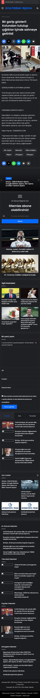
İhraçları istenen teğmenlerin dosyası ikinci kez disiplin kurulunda (26, 433)
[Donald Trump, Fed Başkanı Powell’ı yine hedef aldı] (10, 293)
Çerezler (30, 693)
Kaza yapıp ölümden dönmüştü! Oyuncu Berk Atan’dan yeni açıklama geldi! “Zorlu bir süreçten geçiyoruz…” (29, 323)
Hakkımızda (5, 693)
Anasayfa (6, 16)
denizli (19, 150)
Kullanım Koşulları (15, 695)
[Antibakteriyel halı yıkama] (29, 506)
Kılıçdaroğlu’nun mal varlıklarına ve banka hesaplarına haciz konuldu (25, 451)
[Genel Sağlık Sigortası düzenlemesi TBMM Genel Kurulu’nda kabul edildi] (7, 462)
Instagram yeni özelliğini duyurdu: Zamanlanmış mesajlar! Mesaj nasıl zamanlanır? (23, 586)
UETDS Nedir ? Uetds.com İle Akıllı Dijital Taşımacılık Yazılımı (19, 184)
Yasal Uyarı (26, 695)
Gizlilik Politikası (21, 693)
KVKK (35, 693)
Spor (9, 155)
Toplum (20, 155)
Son (19, 416)
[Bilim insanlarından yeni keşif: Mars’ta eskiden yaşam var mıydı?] (7, 576)
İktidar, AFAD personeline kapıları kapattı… (24, 441)
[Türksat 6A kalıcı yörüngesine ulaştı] (7, 567)
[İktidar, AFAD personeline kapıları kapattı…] (7, 443)
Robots (20, 682)
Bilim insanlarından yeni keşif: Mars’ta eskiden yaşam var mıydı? (25, 576)
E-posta (5, 379)
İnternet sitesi (6, 387)
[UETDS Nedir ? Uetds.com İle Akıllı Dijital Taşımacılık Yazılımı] (29, 485)
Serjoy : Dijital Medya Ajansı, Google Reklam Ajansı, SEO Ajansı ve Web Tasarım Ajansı (10, 484)
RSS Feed (14, 682)
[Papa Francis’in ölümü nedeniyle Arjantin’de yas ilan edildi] (29, 293)
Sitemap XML (6, 682)
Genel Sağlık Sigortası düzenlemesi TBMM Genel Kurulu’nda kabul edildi (24, 460)
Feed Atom (34, 682)
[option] (20, 180)
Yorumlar (32, 416)
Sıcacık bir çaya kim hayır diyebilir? (9, 323)
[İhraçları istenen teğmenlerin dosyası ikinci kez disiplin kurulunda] (7, 434)
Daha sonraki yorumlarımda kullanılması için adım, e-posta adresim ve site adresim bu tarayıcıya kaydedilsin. (19, 399)
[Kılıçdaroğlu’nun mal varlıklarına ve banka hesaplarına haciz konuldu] (7, 452)
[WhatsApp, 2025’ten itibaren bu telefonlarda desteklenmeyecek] (7, 595)
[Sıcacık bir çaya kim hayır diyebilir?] (10, 313)
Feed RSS (27, 682)
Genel (9, 179)
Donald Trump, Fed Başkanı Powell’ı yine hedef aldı (9, 302)
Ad (3, 370)
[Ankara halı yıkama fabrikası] (10, 506)
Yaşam (30, 155)
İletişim (12, 693)
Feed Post (20, 684)
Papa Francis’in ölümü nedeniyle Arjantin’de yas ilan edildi (29, 302)
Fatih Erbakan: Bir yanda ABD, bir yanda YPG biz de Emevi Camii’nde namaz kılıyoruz (26, 424)
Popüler (7, 416)
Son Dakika (31, 150)
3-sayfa (8, 150)
